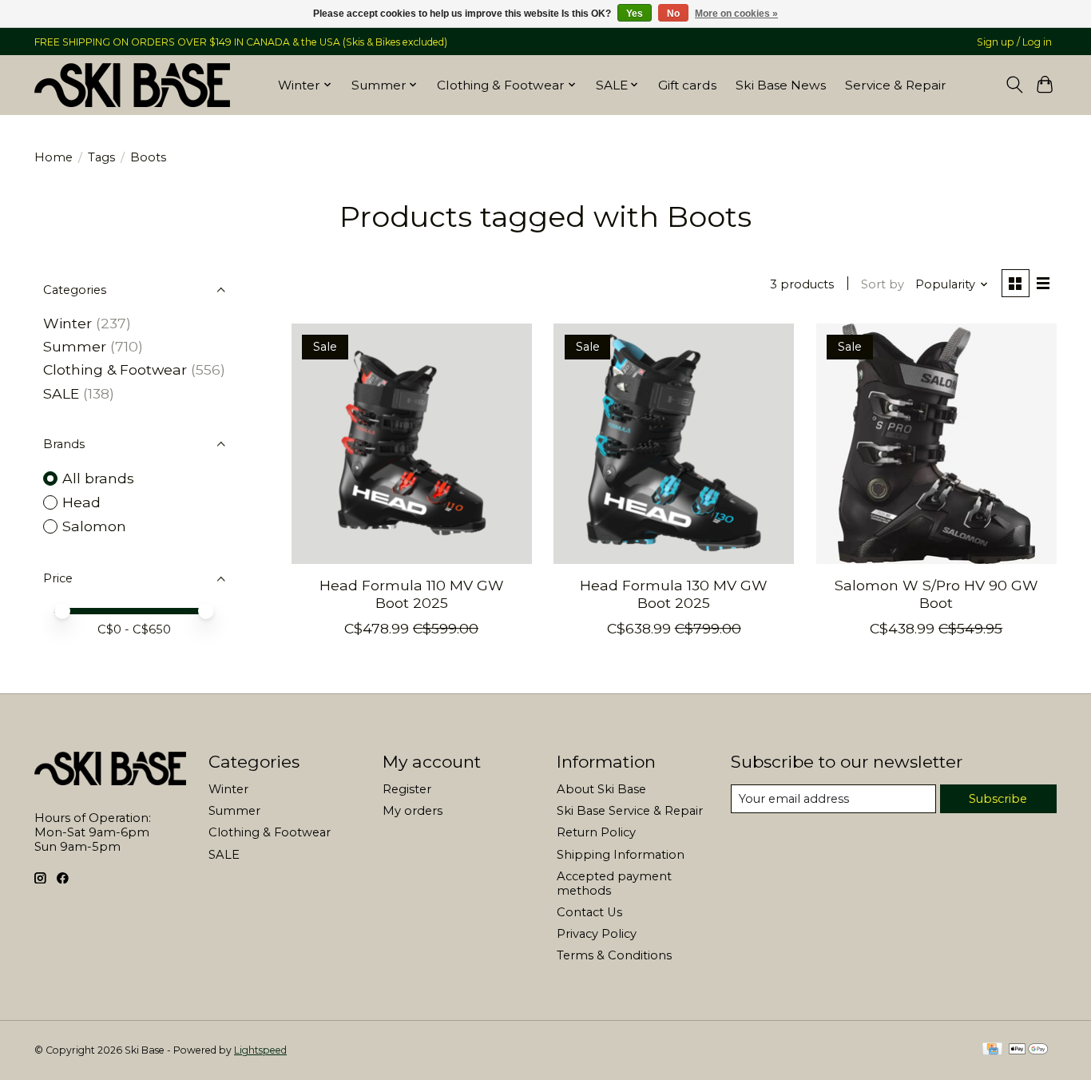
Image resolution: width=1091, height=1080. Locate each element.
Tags (101, 157)
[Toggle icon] (1014, 84)
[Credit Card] (992, 1050)
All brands (98, 478)
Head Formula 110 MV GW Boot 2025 (411, 593)
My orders (412, 811)
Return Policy (596, 832)
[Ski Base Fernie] (132, 85)
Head (81, 502)
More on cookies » (736, 13)
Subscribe (998, 799)
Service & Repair (895, 85)
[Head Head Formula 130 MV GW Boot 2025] (673, 444)
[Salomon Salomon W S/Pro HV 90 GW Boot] (936, 444)
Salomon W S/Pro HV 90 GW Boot (936, 593)
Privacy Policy (597, 934)
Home (53, 157)
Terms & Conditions (614, 955)
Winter (67, 323)
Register (407, 789)
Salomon (94, 526)
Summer (74, 346)
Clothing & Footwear (115, 369)
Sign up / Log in (1014, 42)
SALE (61, 393)
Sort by (882, 284)
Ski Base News (781, 85)
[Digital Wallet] (1028, 1050)
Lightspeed (260, 1050)
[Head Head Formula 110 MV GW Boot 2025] (412, 444)
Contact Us (589, 912)
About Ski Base (601, 789)
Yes (634, 13)
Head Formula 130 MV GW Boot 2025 (674, 593)
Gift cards (687, 85)
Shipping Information (620, 855)
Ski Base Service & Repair (630, 811)
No (673, 13)
